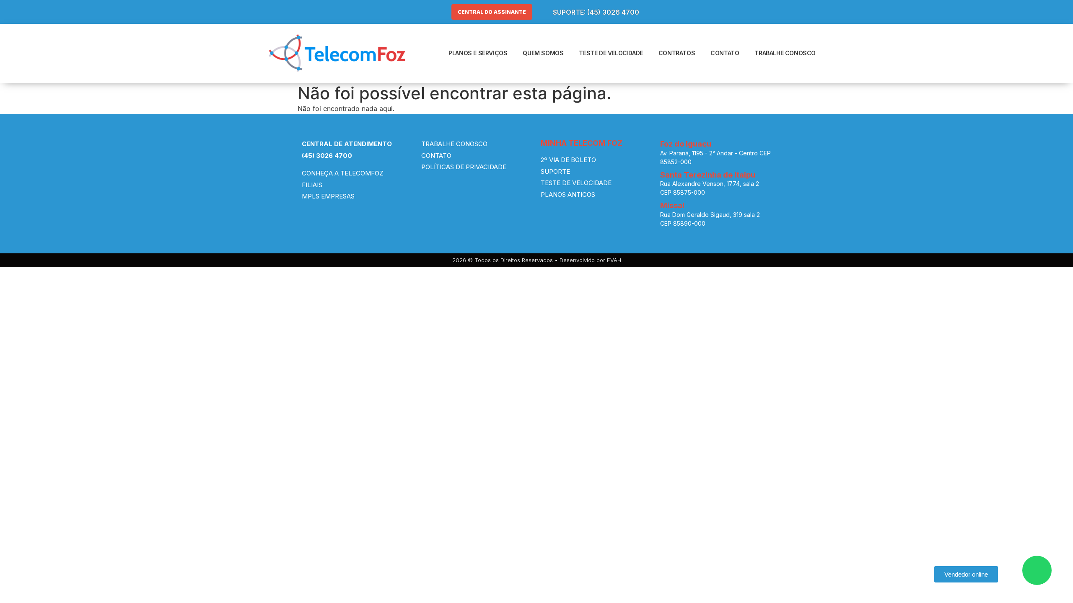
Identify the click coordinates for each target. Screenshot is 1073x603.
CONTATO (724, 53)
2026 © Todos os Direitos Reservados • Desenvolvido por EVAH (536, 260)
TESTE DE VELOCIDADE (611, 53)
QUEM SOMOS (543, 53)
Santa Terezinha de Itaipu (707, 174)
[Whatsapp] (1037, 570)
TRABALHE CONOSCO (785, 53)
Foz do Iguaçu (685, 143)
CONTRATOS (676, 53)
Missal (672, 205)
